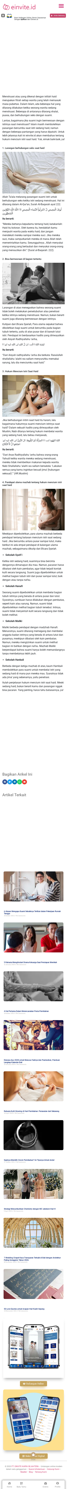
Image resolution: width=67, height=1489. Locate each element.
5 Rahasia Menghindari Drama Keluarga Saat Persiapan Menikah (30, 962)
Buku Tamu (21, 1487)
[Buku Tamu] (21, 1483)
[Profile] (57, 1483)
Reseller (23, 1472)
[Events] (45, 1483)
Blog (31, 1472)
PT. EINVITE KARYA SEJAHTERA (25, 1466)
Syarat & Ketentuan (37, 1469)
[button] (61, 6)
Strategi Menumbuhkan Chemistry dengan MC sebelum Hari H (30, 1209)
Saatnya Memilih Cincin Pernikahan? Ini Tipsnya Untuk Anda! (29, 1160)
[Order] (33, 1454)
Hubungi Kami (53, 1469)
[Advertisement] (33, 58)
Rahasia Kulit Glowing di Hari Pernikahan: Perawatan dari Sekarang (31, 1111)
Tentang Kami (41, 1472)
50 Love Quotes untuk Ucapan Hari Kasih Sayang (24, 1309)
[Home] (9, 1483)
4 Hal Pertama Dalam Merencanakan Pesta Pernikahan (26, 1011)
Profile (57, 1487)
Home (9, 1487)
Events (45, 1487)
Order (33, 1459)
